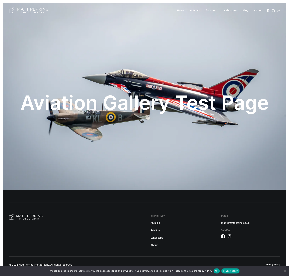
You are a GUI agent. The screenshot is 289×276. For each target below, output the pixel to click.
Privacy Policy (273, 264)
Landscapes (229, 10)
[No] (284, 271)
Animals (195, 10)
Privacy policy (230, 270)
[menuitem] (181, 10)
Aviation (211, 10)
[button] (268, 10)
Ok (216, 270)
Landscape (157, 237)
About (258, 10)
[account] (278, 10)
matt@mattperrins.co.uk (235, 222)
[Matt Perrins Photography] (28, 10)
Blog (245, 10)
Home (180, 10)
